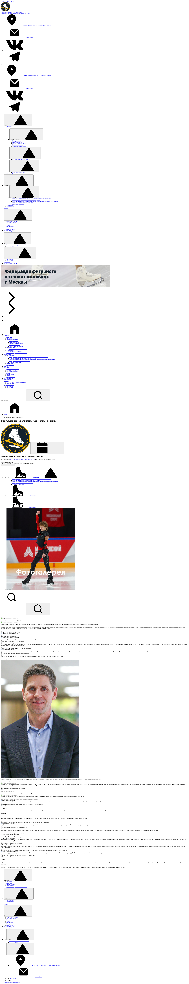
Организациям (10, 226)
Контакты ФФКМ (11, 246)
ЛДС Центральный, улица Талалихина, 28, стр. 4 (22, 459)
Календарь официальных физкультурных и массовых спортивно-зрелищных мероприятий (35, 201)
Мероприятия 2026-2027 (12, 221)
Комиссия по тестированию (19, 143)
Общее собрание (10, 347)
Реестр (8, 227)
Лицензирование (10, 229)
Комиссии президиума (12, 339)
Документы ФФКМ (11, 222)
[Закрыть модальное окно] (1, 631)
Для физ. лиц (9, 259)
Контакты (6, 381)
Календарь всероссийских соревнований (22, 202)
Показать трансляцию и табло (8, 465)
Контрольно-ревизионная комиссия (21, 159)
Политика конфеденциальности (12, 982)
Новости (6, 366)
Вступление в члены (9, 385)
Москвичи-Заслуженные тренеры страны (16, 173)
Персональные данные (12, 223)
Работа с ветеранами (17, 145)
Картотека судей (8, 379)
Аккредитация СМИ (9, 378)
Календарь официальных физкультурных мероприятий (26, 200)
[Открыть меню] (1, 64)
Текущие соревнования (18, 204)
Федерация (6, 335)
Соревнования (7, 354)
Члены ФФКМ (10, 350)
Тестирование (10, 205)
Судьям (8, 225)
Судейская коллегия (17, 142)
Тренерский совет (16, 141)
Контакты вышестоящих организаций (16, 245)
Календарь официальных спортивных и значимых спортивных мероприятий (31, 198)
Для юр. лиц (9, 260)
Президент (9, 126)
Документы (6, 367)
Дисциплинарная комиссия (19, 146)
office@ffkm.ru (29, 37)
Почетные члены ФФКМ (18, 172)
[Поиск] (38, 395)
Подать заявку (10, 206)
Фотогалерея (12, 978)
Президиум (9, 127)
